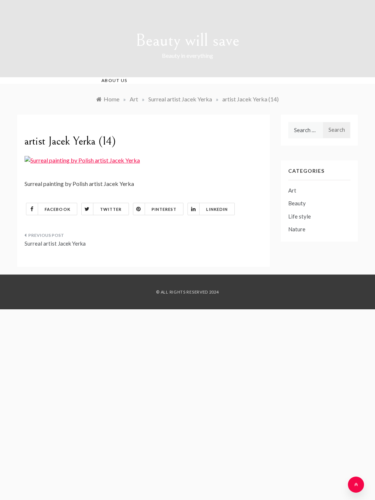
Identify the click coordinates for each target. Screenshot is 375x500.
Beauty (297, 203)
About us (114, 80)
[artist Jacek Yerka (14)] (82, 159)
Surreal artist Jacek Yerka (55, 243)
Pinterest (164, 209)
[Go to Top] (356, 485)
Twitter (111, 209)
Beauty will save (187, 40)
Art (292, 190)
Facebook (57, 209)
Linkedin (217, 209)
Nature (296, 229)
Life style (299, 216)
